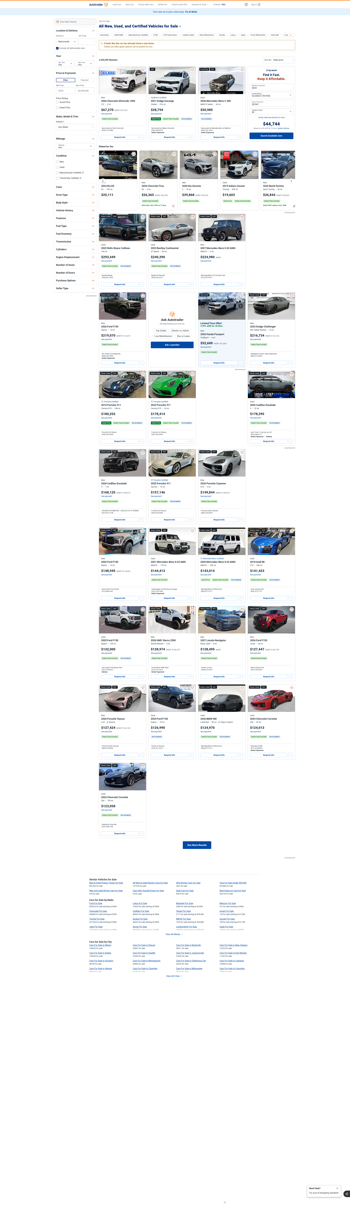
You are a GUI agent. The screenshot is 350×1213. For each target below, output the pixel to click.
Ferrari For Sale (183, 911)
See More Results (197, 845)
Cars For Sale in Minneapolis (146, 960)
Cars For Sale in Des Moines (233, 953)
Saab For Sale (226, 926)
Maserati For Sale (184, 903)
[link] (187, 118)
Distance (59, 36)
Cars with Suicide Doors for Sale (148, 890)
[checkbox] (63, 102)
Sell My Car (162, 4)
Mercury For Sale (228, 903)
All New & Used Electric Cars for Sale (150, 883)
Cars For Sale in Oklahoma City (191, 960)
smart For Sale (227, 911)
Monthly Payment (258, 85)
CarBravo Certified (158, 97)
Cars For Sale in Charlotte (145, 968)
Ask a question (172, 345)
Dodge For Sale (140, 919)
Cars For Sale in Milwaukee (189, 968)
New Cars (130, 4)
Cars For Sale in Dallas (100, 953)
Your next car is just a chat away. (175, 12)
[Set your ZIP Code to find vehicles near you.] (180, 26)
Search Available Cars (271, 135)
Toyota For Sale (96, 919)
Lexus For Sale (140, 903)
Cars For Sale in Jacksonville (190, 953)
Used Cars (117, 4)
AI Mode (219, 4)
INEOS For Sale (183, 919)
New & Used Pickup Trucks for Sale (106, 883)
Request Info (119, 137)
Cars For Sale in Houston (101, 960)
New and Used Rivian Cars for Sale (106, 890)
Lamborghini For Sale (186, 926)
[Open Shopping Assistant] (346, 1194)
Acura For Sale (140, 926)
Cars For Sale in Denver (144, 945)
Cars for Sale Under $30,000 (233, 883)
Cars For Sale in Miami (100, 945)
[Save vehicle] (143, 70)
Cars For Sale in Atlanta (100, 968)
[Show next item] (240, 306)
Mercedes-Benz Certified (213, 558)
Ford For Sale (95, 903)
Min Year (62, 62)
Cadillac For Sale (141, 911)
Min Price (60, 85)
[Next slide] (291, 181)
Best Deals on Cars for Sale (233, 890)
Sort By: (268, 60)
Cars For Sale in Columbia (232, 968)
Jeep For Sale (95, 926)
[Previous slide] (103, 181)
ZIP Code (82, 36)
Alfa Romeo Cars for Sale (188, 883)
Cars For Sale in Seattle (144, 953)
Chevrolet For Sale (98, 911)
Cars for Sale (104, 21)
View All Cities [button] (173, 976)
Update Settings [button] (283, 128)
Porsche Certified (111, 402)
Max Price (80, 85)
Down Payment (257, 102)
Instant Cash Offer (179, 4)
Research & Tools (199, 4)
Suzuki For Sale (227, 919)
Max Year (81, 62)
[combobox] (75, 21)
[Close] (337, 1188)
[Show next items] (290, 35)
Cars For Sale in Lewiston (232, 960)
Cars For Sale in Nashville (188, 945)
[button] (246, 4)
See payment (106, 114)
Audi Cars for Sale (184, 890)
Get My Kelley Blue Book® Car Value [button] (271, 117)
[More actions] (142, 137)
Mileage (61, 145)
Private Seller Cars (146, 4)
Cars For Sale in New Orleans (233, 945)
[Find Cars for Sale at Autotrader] (98, 4)
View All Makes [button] (173, 934)
